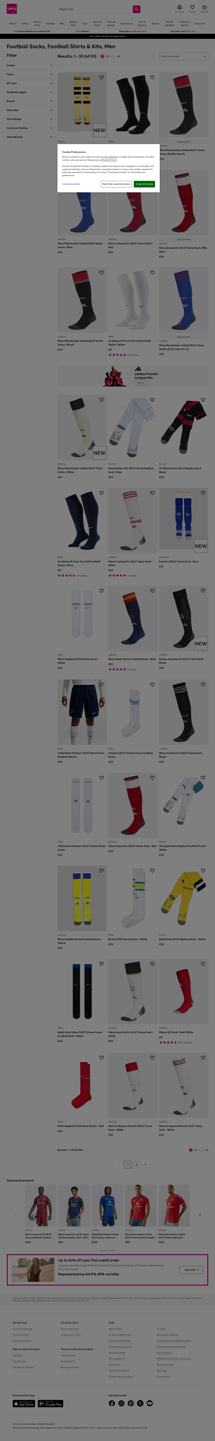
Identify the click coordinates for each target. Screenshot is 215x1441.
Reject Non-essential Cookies (116, 184)
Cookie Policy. (109, 160)
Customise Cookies (71, 184)
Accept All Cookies (144, 184)
